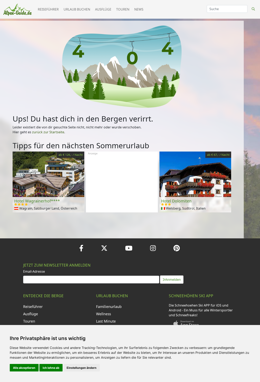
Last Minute (106, 321)
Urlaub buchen (77, 9)
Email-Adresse (34, 271)
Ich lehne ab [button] (51, 367)
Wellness (103, 313)
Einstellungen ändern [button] (81, 367)
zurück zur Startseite (48, 132)
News (138, 9)
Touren (122, 9)
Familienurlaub (109, 306)
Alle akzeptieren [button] (24, 367)
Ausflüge (103, 9)
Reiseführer (48, 9)
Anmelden (173, 279)
